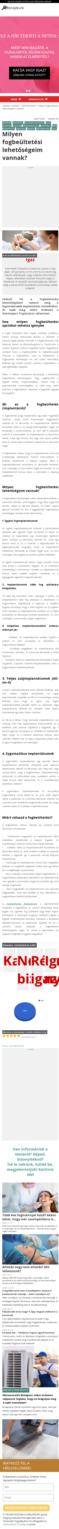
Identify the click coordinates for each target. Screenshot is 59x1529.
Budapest (18, 123)
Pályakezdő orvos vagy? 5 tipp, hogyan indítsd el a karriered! (29, 1313)
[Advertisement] (29, 198)
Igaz (48, 123)
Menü (14, 99)
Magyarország (31, 126)
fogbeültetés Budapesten (20, 903)
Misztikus (46, 126)
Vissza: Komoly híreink (13, 1045)
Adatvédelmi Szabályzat (16, 1524)
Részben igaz (43, 128)
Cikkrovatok (36, 99)
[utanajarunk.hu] (12, 7)
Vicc (54, 128)
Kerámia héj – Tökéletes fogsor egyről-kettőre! (28, 1332)
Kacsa (9, 960)
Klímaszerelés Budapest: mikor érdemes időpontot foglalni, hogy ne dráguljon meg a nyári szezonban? (29, 1399)
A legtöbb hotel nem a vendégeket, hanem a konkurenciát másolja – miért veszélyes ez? (26, 1292)
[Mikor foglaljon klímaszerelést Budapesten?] (30, 1387)
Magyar (17, 126)
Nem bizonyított (23, 969)
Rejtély (31, 128)
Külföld (7, 126)
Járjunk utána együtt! (15, 1389)
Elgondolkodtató (34, 123)
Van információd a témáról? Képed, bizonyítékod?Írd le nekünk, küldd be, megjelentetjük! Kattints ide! (30, 1161)
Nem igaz (21, 128)
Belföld (7, 123)
